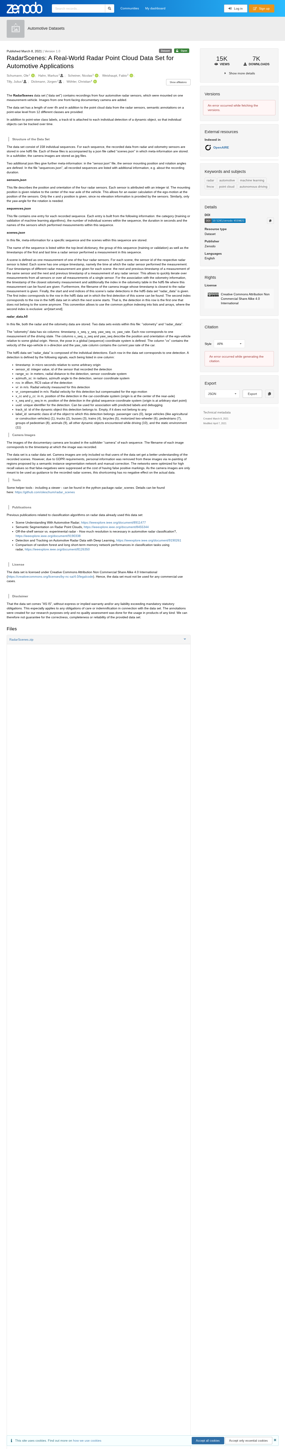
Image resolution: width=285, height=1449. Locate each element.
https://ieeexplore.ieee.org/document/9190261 (148, 540)
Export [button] (252, 394)
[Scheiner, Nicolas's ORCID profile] (96, 75)
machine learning (252, 180)
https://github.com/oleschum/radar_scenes (45, 492)
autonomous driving (253, 186)
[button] (98, 639)
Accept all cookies (208, 1440)
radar (210, 180)
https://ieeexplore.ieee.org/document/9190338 (48, 536)
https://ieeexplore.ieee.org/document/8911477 (113, 522)
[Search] (109, 8)
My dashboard (155, 8)
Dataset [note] (165, 50)
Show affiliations (178, 82)
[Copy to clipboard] (270, 221)
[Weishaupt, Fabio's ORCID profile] (130, 75)
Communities (129, 8)
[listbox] (229, 344)
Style (208, 344)
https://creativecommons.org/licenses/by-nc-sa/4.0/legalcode (50, 576)
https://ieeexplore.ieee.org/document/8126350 (57, 549)
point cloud (226, 186)
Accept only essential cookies (248, 1440)
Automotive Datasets (46, 28)
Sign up (264, 8)
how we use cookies (87, 1440)
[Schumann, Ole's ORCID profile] (32, 75)
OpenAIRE (221, 147)
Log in (238, 8)
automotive (227, 180)
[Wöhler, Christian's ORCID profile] (94, 81)
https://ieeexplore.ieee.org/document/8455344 (116, 527)
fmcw (210, 186)
